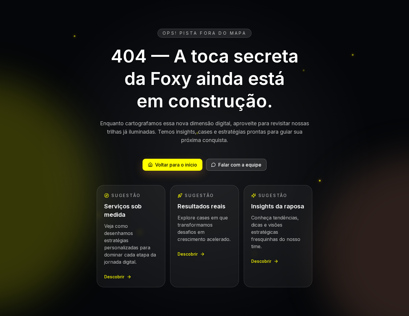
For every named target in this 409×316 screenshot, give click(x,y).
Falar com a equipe (239, 165)
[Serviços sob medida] (131, 236)
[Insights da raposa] (278, 236)
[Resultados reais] (204, 236)
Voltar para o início (176, 165)
